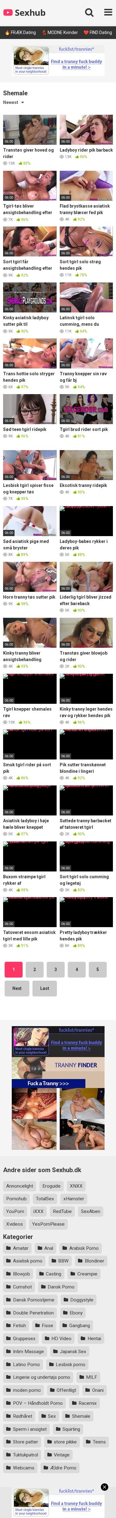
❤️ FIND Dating (98, 32)
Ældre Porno (63, 1468)
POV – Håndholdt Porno (38, 1403)
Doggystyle (81, 1300)
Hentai (94, 1338)
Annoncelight (19, 1186)
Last (44, 988)
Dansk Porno (61, 1287)
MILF (91, 1377)
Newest (10, 102)
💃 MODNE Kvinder (59, 32)
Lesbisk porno (70, 1364)
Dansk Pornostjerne (33, 1300)
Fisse (47, 1325)
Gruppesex (24, 1338)
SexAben (90, 1211)
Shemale (81, 1416)
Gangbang (79, 1325)
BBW (63, 1261)
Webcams (23, 1468)
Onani (98, 1390)
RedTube (62, 1211)
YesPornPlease (48, 1224)
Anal (48, 1248)
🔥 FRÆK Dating (20, 32)
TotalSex (45, 1199)
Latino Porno (26, 1364)
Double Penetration (33, 1313)
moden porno (27, 1390)
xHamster (73, 1199)
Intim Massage (28, 1351)
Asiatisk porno (27, 1261)
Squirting (71, 1429)
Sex (52, 1416)
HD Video (61, 1338)
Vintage (62, 1455)
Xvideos (14, 1224)
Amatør (20, 1248)
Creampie (87, 1274)
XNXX (76, 1186)
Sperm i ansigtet (30, 1429)
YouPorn (15, 1211)
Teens (99, 1442)
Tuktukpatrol (25, 1455)
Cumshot (22, 1287)
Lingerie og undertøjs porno (41, 1377)
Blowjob (21, 1274)
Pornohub (16, 1199)
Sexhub (29, 12)
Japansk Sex (73, 1351)
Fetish (19, 1325)
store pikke (65, 1442)
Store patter (25, 1442)
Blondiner (94, 1261)
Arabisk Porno (84, 1248)
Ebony (76, 1313)
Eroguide (51, 1186)
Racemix (88, 1403)
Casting (53, 1274)
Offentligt (66, 1390)
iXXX (38, 1211)
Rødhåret (22, 1416)
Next (17, 988)
